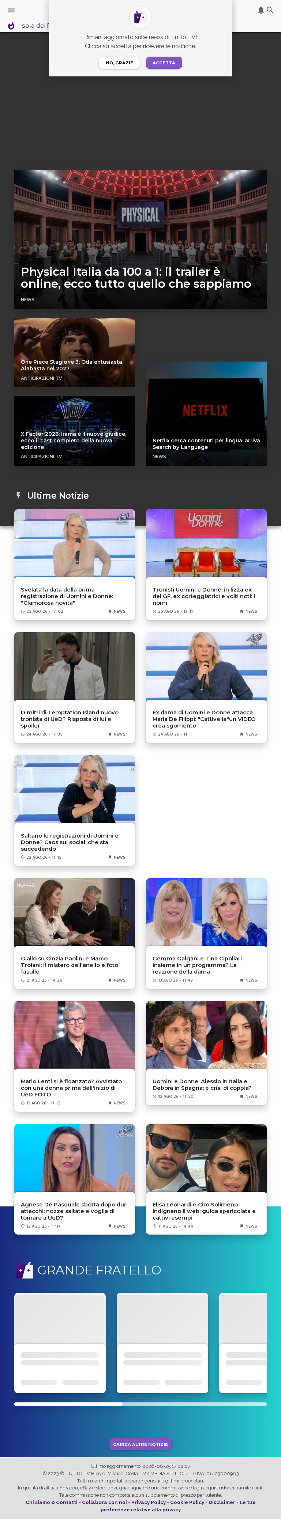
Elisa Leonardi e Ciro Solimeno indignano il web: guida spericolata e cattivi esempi (204, 1211)
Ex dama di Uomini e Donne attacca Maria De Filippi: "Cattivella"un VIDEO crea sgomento (204, 719)
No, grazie (119, 62)
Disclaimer (222, 1502)
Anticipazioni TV (41, 378)
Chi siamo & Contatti (52, 1502)
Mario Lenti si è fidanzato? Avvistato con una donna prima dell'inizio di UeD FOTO (71, 1088)
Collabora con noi (104, 1502)
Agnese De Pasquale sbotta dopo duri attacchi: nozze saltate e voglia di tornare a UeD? (74, 1211)
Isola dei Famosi (45, 26)
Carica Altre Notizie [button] (140, 1444)
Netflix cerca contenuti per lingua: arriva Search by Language (206, 443)
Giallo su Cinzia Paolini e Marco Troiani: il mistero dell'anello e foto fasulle (69, 965)
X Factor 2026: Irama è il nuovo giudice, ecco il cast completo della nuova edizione (73, 440)
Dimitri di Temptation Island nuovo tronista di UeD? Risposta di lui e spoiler (70, 719)
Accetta (164, 62)
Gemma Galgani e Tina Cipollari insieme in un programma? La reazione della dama (197, 965)
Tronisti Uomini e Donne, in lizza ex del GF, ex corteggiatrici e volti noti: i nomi (204, 596)
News (27, 299)
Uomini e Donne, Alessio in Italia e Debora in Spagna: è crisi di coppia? (202, 1084)
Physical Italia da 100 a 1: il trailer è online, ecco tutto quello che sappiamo (136, 278)
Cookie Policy (187, 1502)
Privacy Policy (148, 1502)
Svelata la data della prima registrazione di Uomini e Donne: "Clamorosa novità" (67, 596)
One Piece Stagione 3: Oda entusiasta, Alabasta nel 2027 (72, 365)
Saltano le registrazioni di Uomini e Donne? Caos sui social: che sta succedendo (70, 842)
